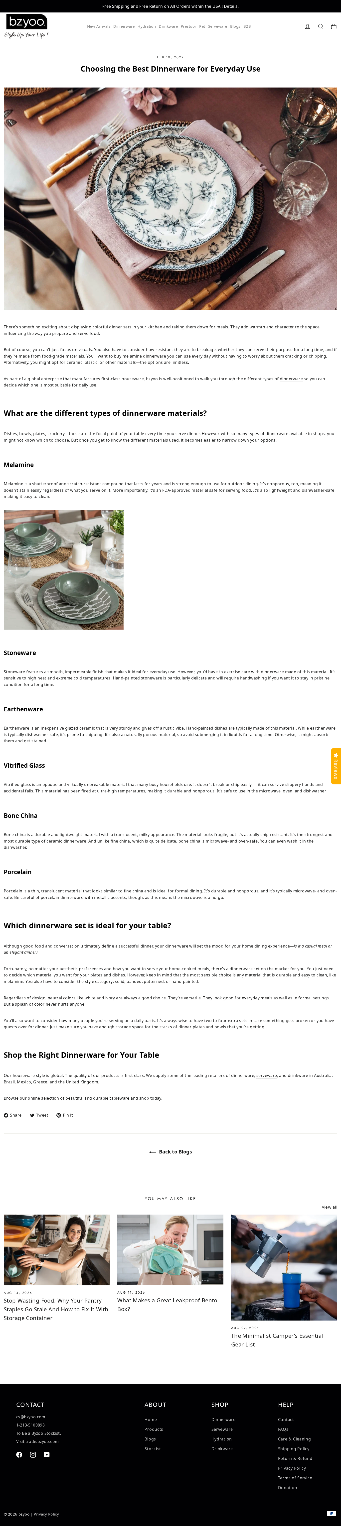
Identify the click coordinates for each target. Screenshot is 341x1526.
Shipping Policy (294, 1448)
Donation (287, 1487)
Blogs (235, 26)
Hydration (147, 26)
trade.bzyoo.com (42, 1441)
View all (329, 1207)
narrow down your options (249, 440)
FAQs (283, 1429)
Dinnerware (124, 26)
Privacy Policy (292, 1468)
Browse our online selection (31, 1098)
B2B (247, 26)
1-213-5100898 (30, 1425)
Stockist (153, 1448)
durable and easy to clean (301, 975)
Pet (202, 26)
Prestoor (188, 26)
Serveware (217, 26)
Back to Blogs (175, 1151)
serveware (266, 1075)
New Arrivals (98, 26)
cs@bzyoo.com (30, 1417)
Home (151, 1419)
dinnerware (291, 379)
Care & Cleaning (294, 1439)
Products (154, 1429)
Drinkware (168, 26)
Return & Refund (295, 1458)
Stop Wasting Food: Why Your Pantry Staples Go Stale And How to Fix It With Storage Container (56, 1309)
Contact (286, 1419)
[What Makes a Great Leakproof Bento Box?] (170, 1250)
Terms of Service (295, 1478)
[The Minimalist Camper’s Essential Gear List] (284, 1268)
